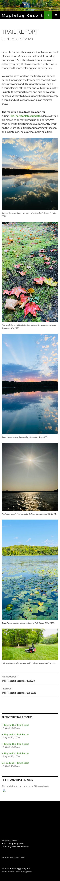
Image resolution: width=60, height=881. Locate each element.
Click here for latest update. (25, 115)
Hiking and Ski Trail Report (15, 724)
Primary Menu (56, 15)
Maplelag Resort (22, 15)
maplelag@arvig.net (20, 868)
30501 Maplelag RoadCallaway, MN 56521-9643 (15, 845)
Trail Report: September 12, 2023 (19, 690)
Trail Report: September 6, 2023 (18, 678)
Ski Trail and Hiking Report (15, 762)
